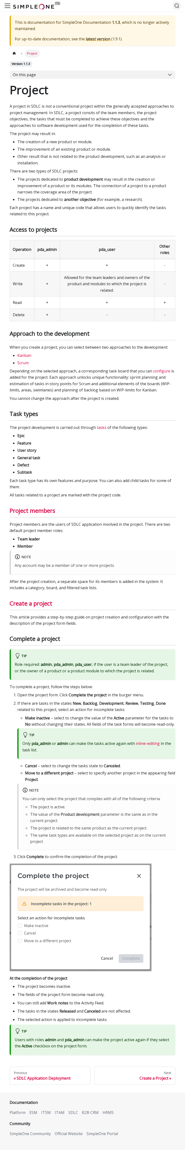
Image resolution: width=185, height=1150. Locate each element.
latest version (98, 39)
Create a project (31, 603)
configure (161, 371)
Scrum (23, 362)
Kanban (24, 355)
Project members (32, 510)
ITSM (46, 1112)
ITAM (60, 1112)
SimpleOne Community (30, 1133)
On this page (24, 74)
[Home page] (14, 53)
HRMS (108, 1112)
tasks (101, 427)
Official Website (69, 1133)
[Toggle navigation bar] (7, 5)
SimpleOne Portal (102, 1133)
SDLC (73, 1112)
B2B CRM (90, 1112)
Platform (18, 1112)
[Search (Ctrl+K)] (176, 5)
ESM (33, 1112)
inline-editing (148, 743)
